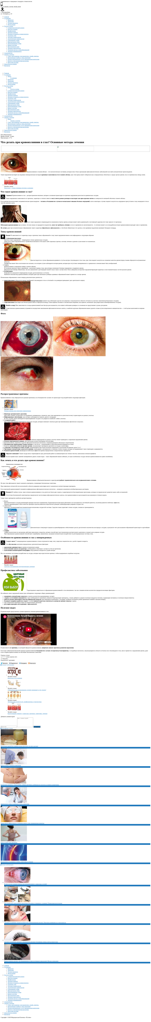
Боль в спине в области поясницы (11, 765)
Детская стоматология (14, 37)
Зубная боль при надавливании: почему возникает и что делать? (27, 690)
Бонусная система (13, 62)
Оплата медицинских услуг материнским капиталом (23, 59)
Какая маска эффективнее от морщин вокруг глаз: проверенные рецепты (22, 823)
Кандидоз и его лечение (15, 678)
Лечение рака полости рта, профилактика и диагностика (25, 702)
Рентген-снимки (12, 29)
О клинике (7, 18)
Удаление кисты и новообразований (18, 50)
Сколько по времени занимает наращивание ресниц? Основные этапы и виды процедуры (31, 941)
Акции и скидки (9, 54)
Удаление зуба (12, 35)
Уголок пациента (13, 23)
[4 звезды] (4, 656)
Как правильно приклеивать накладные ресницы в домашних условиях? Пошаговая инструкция (33, 903)
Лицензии (11, 21)
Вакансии (11, 20)
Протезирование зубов (14, 43)
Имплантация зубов (14, 42)
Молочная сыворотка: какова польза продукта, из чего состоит (19, 746)
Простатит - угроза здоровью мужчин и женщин (18, 188)
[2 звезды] (2, 656)
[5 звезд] (5, 656)
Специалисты (8, 53)
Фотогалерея (11, 24)
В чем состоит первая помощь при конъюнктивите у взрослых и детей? (25, 884)
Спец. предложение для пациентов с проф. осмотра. (23, 56)
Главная (6, 17)
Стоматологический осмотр (16, 28)
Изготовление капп (13, 46)
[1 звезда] (1, 656)
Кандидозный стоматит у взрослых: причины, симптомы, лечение (27, 713)
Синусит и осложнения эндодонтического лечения (19, 566)
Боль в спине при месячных (9, 842)
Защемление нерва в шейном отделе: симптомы (15, 804)
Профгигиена (12, 31)
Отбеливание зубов (13, 40)
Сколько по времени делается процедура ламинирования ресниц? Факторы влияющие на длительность (35, 922)
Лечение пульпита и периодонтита (18, 34)
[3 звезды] (3, 656)
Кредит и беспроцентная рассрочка (18, 61)
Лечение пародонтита (14, 48)
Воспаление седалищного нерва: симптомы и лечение (17, 861)
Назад (9, 76)
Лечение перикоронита (14, 51)
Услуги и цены (8, 26)
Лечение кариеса (13, 32)
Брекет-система (12, 45)
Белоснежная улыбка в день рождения (19, 58)
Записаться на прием (10, 64)
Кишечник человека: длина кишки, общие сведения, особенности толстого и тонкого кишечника (30, 784)
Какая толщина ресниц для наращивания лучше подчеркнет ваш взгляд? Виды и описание (31, 961)
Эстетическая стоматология (16, 39)
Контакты (7, 65)
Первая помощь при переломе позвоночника (17, 411)
